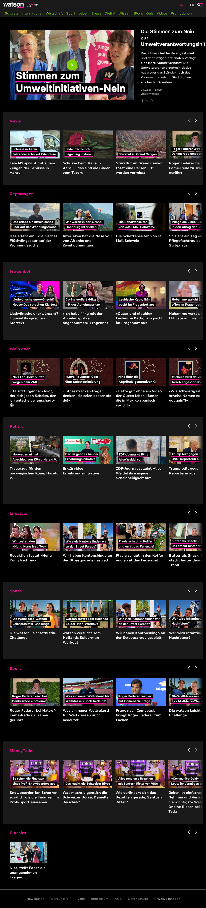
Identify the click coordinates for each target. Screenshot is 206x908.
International (31, 13)
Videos (162, 13)
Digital (110, 13)
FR (192, 5)
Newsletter (35, 899)
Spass (96, 13)
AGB (118, 899)
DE (182, 5)
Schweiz (11, 13)
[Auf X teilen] (147, 100)
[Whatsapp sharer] (151, 100)
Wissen (124, 13)
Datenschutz (138, 899)
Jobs (81, 899)
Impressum (99, 899)
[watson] (13, 5)
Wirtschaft (54, 13)
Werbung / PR (61, 899)
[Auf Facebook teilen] (142, 100)
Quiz (149, 13)
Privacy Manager (167, 899)
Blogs (138, 13)
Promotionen (181, 13)
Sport (70, 13)
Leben (83, 13)
